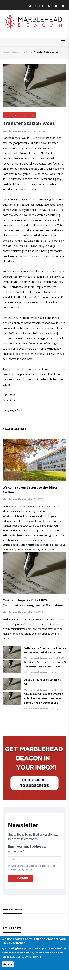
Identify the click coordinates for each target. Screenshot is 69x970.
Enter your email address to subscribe (27, 849)
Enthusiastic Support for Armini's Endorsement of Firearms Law (45, 650)
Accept (7, 964)
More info (35, 956)
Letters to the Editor (21, 52)
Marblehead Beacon (15, 131)
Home (6, 52)
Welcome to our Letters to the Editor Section (30, 489)
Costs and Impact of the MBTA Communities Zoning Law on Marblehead (33, 602)
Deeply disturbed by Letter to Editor (42, 682)
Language (9, 410)
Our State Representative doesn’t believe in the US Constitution (45, 664)
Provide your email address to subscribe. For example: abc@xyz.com (31, 868)
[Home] (34, 22)
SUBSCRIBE (20, 878)
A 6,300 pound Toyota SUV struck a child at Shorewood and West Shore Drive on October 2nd (44, 698)
